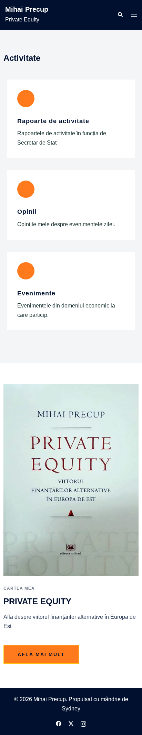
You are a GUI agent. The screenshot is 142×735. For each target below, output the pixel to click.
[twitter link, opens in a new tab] (71, 723)
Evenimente (36, 293)
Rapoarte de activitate (53, 121)
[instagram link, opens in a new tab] (83, 723)
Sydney (71, 708)
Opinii (27, 211)
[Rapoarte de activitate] (25, 98)
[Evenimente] (25, 270)
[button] (120, 15)
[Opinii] (25, 189)
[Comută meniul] (134, 15)
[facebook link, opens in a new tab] (58, 723)
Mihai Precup (26, 9)
